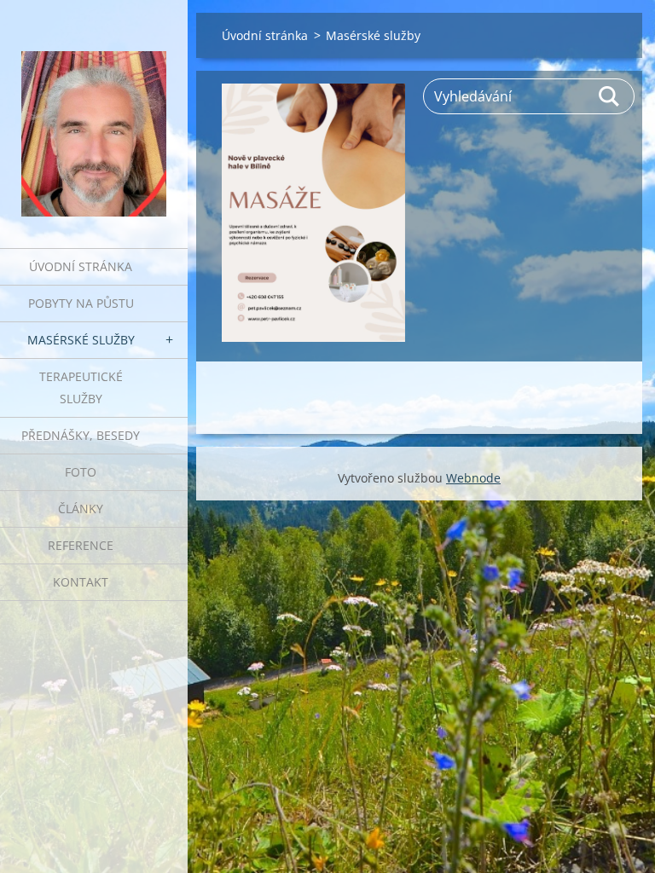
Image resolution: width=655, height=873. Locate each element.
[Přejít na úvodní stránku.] (94, 113)
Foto (80, 472)
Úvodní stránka (80, 266)
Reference (80, 545)
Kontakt (80, 582)
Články (80, 508)
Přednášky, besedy (80, 435)
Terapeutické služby (81, 387)
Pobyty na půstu (81, 303)
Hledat (610, 96)
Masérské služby (81, 340)
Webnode (473, 478)
